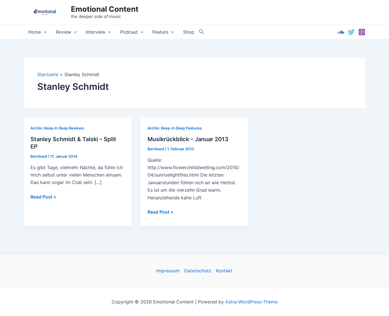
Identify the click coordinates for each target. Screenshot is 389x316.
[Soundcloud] (340, 32)
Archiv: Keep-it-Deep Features (175, 128)
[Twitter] (351, 32)
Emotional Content (104, 9)
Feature (160, 32)
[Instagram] (361, 32)
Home (34, 32)
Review (63, 32)
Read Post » (43, 197)
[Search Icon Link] (201, 32)
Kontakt (224, 271)
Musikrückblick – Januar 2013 (188, 139)
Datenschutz (197, 271)
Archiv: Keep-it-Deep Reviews (57, 128)
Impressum (168, 271)
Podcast (129, 32)
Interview (95, 32)
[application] (44, 32)
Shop (188, 32)
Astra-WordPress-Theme (251, 302)
